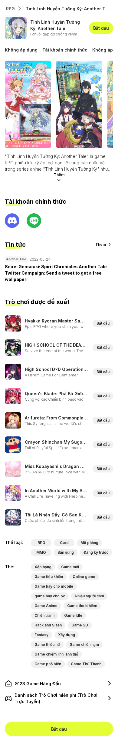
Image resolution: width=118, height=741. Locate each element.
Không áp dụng (21, 49)
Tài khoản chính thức (64, 49)
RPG (10, 8)
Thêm (59, 174)
